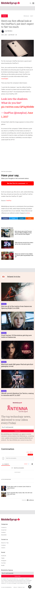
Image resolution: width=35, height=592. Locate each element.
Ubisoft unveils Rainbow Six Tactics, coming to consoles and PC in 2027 (17, 394)
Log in (27, 452)
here (28, 213)
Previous (26, 16)
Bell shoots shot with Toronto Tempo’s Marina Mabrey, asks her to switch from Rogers (23, 232)
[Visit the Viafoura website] (30, 500)
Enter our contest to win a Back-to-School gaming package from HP (24, 255)
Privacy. (16, 587)
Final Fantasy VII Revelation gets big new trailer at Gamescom (16, 336)
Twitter (13, 218)
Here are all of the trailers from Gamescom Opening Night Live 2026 (16, 307)
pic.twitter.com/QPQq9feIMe (17, 106)
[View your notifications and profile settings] (32, 464)
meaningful (4, 78)
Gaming (4, 304)
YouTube (3, 563)
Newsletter (4, 535)
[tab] (5, 464)
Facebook (5, 218)
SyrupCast (3, 530)
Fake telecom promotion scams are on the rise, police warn (24, 243)
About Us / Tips (5, 542)
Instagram (3, 560)
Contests (3, 532)
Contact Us (4, 527)
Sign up (31, 452)
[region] (17, 475)
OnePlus (8, 200)
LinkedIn (22, 218)
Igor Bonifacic (8, 31)
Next (31, 16)
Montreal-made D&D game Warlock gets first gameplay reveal (17, 365)
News (4, 16)
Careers (3, 547)
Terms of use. (21, 587)
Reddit (29, 218)
